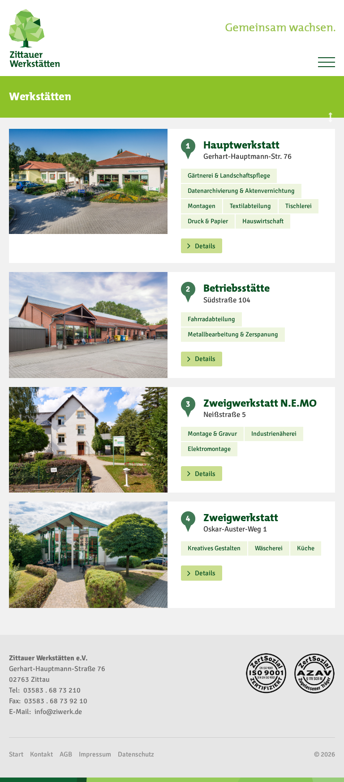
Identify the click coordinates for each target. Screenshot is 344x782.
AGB (66, 754)
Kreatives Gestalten (214, 548)
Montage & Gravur (212, 434)
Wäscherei (269, 548)
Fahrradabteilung (211, 319)
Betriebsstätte (236, 288)
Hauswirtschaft (263, 221)
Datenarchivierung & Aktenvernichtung (241, 191)
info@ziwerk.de (58, 711)
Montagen (201, 206)
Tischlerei (298, 206)
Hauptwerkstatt (241, 145)
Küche (305, 548)
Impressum (95, 754)
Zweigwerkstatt (240, 517)
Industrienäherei (274, 434)
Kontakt (41, 754)
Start (16, 754)
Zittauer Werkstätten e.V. (38, 38)
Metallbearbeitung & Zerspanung (233, 334)
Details (205, 246)
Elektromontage (209, 449)
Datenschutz (136, 754)
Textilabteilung (250, 206)
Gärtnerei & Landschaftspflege (229, 175)
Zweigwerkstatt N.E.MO (260, 403)
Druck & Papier (208, 221)
